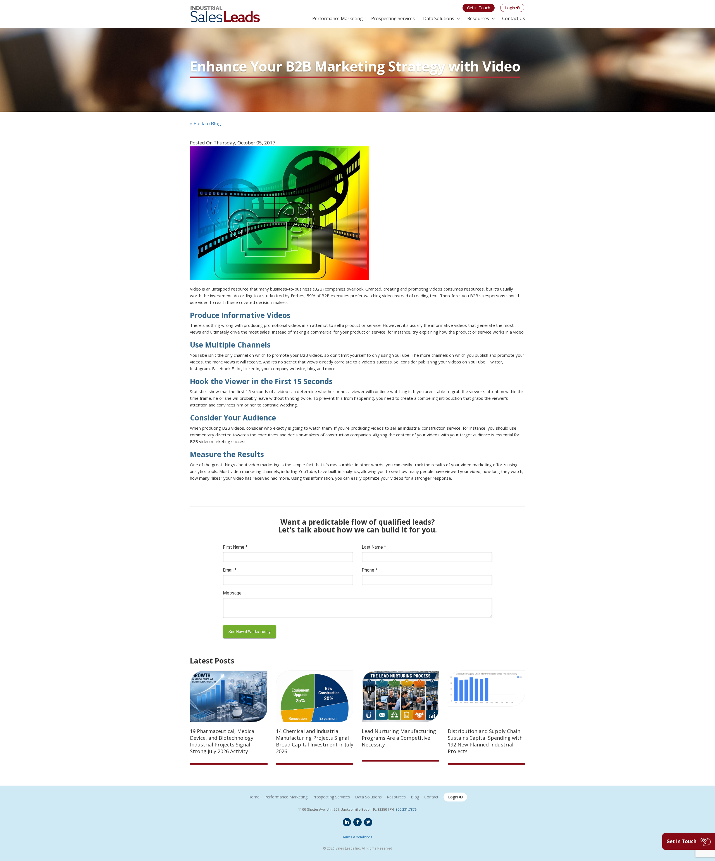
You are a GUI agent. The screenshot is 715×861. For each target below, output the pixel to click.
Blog (415, 797)
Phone (369, 570)
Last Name (374, 547)
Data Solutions (438, 18)
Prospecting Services (393, 18)
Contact (431, 797)
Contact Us (513, 18)
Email (230, 570)
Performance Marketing (337, 18)
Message (232, 593)
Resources (478, 18)
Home (253, 797)
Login (453, 797)
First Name (235, 547)
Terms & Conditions (357, 837)
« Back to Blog (205, 123)
